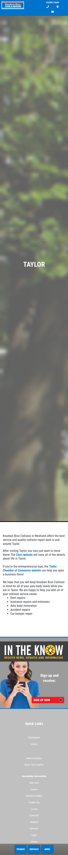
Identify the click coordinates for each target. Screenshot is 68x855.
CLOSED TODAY (52, 3)
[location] (57, 6)
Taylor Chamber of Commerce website (30, 568)
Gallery (34, 744)
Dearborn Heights (34, 795)
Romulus (34, 828)
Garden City (34, 802)
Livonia (34, 809)
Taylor (34, 835)
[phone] (47, 6)
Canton (34, 789)
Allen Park (34, 782)
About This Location (34, 764)
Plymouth (34, 815)
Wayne (34, 841)
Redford (34, 822)
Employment (34, 737)
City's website (24, 555)
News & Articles (34, 758)
